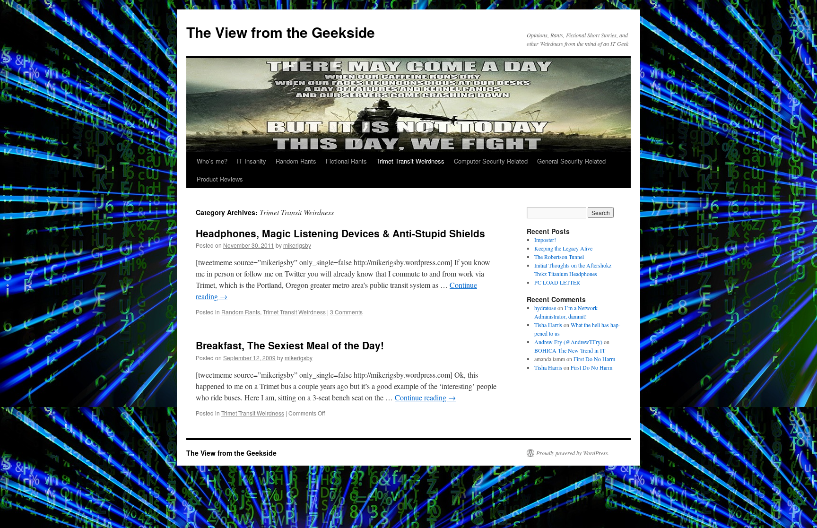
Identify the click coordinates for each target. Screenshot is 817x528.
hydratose (545, 308)
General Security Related (571, 160)
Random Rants (296, 160)
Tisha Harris (548, 325)
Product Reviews (220, 178)
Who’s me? (212, 160)
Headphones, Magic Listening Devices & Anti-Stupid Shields (340, 233)
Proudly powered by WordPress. (572, 453)
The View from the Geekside (280, 32)
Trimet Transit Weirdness (410, 160)
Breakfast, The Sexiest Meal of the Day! (290, 345)
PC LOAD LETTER (557, 282)
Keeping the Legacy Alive (563, 248)
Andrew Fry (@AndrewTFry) (568, 342)
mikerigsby (297, 245)
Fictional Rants (346, 160)
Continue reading (425, 397)
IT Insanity (251, 160)
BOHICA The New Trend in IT (569, 350)
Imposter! (545, 239)
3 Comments (346, 312)
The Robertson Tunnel (559, 256)
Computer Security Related (491, 160)
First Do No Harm (594, 359)
